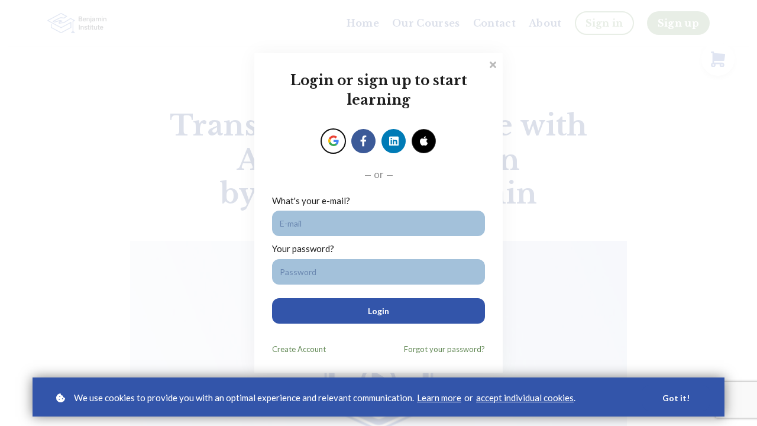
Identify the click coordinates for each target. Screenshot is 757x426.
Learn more (439, 397)
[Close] (493, 63)
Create (299, 349)
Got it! (676, 398)
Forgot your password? (444, 349)
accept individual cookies (525, 397)
